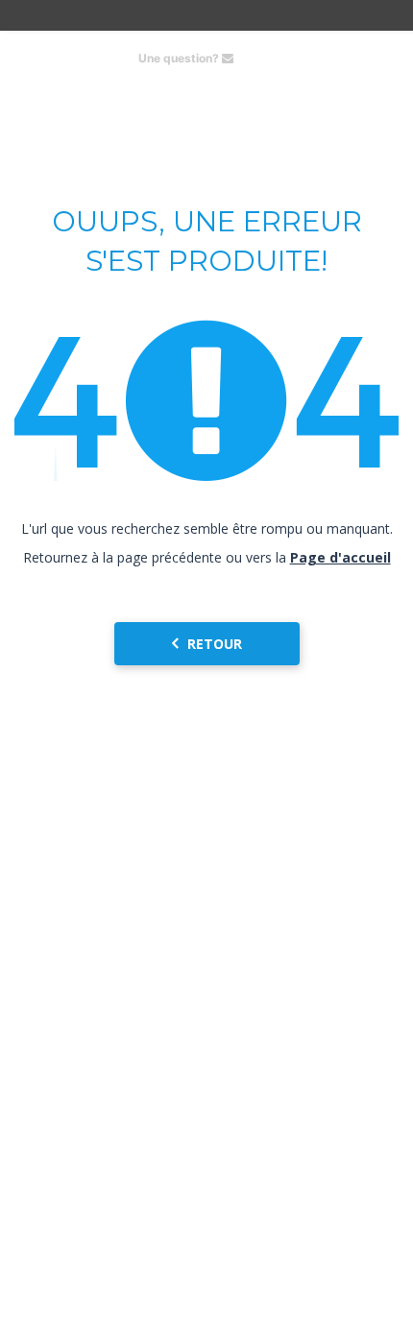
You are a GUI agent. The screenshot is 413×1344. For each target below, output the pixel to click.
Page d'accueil (340, 557)
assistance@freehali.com (314, 58)
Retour (214, 644)
